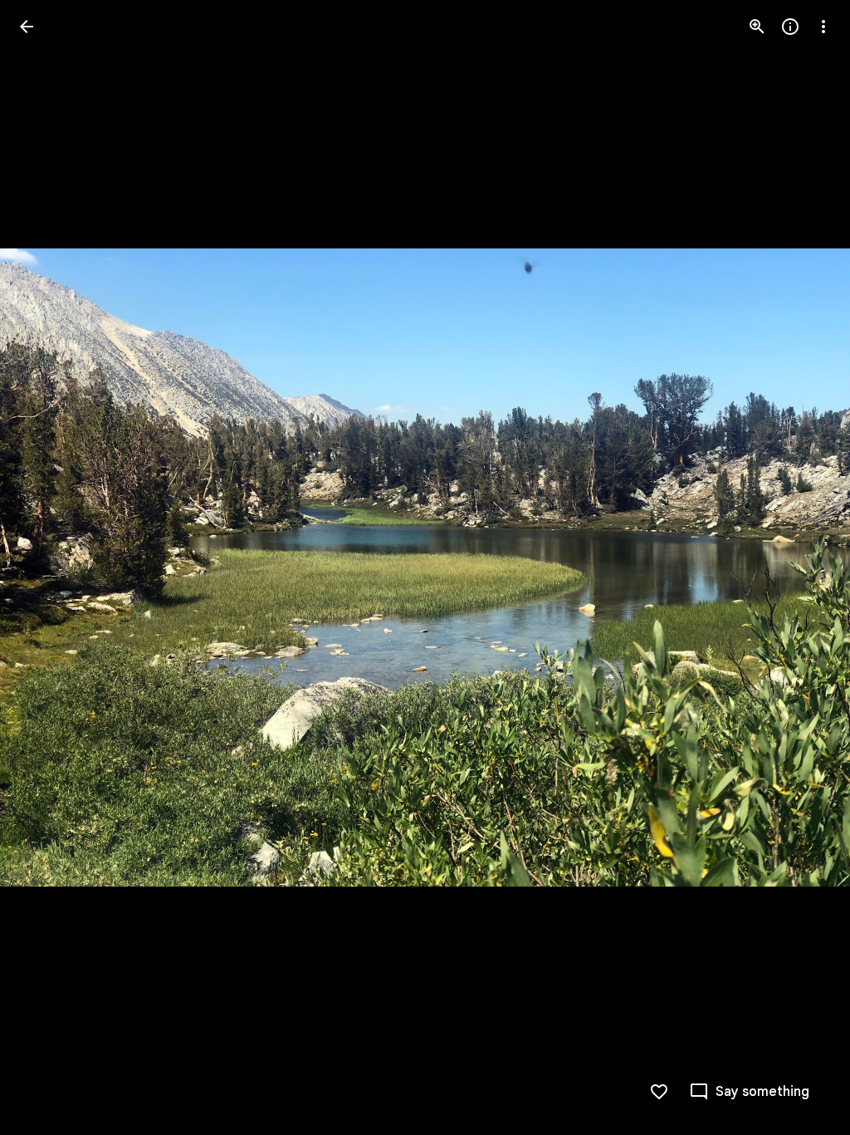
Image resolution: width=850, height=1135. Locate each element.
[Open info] (790, 26)
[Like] (659, 1092)
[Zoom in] (757, 26)
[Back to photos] (26, 27)
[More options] (823, 26)
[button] (46, 567)
